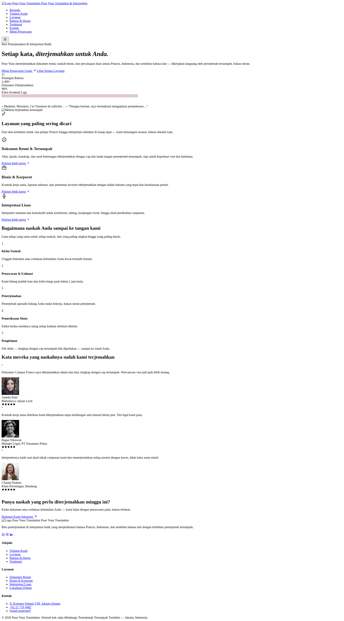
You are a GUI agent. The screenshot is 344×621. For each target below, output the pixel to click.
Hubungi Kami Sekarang (18, 516)
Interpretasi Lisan (20, 584)
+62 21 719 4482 (20, 607)
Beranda (15, 10)
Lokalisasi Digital (21, 588)
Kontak (14, 28)
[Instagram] (7, 535)
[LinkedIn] (11, 535)
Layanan (15, 17)
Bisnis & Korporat (21, 580)
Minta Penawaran (21, 31)
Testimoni (16, 24)
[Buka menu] (5, 39)
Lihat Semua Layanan (50, 71)
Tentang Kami (18, 13)
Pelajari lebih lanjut (14, 163)
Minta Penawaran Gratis (17, 71)
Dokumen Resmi (20, 577)
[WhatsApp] (3, 535)
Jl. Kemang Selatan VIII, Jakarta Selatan (35, 603)
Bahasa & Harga (20, 21)
